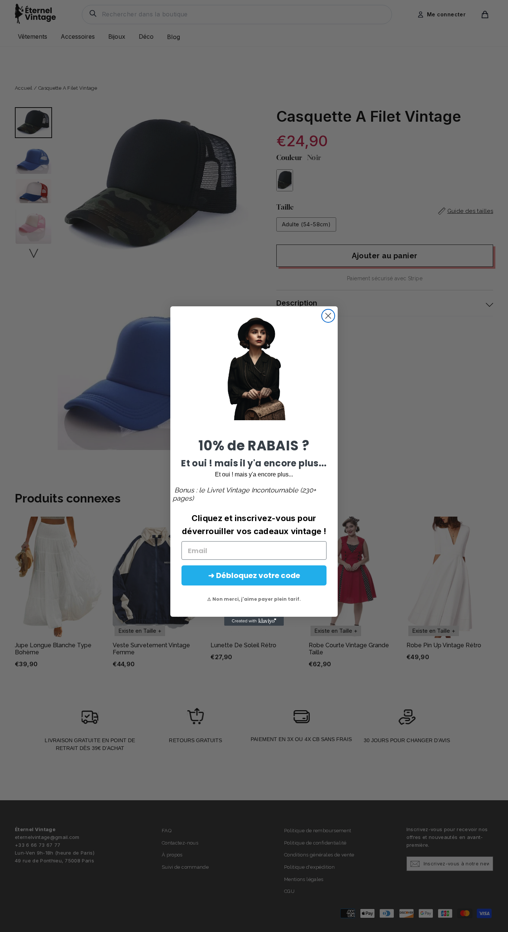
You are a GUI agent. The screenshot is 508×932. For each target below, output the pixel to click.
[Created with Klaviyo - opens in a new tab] (254, 621)
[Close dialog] (328, 315)
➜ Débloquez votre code (254, 575)
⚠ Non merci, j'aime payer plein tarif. (254, 599)
